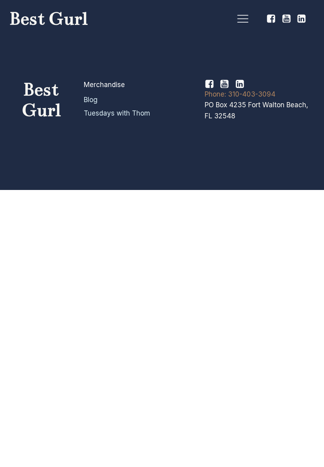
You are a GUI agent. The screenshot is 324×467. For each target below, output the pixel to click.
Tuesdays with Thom (117, 113)
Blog (91, 99)
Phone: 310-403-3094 (240, 94)
